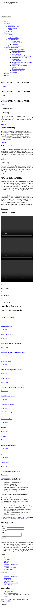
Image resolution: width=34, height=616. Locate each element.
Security (3, 436)
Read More (4, 124)
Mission (10, 29)
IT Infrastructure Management (10, 471)
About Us (7, 23)
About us (7, 559)
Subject (3, 532)
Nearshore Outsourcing (11, 47)
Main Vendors (16, 41)
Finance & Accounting (18, 51)
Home (6, 21)
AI (1, 454)
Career (6, 562)
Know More (4, 209)
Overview (11, 25)
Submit (3, 538)
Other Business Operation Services (22, 62)
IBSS (9, 601)
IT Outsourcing (12, 72)
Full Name (4, 526)
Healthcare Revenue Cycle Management (13, 352)
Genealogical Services (18, 70)
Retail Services (16, 64)
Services (6, 33)
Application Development (8, 445)
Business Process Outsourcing (16, 49)
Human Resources (17, 54)
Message (3, 536)
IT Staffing (11, 36)
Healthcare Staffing (13, 38)
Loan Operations (16, 60)
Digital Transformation (18, 69)
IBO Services (8, 584)
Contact (6, 75)
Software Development (14, 46)
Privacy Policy (8, 569)
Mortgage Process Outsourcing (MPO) (12, 387)
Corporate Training (13, 39)
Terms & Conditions (10, 567)
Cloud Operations (6, 419)
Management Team (13, 26)
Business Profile (12, 28)
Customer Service (17, 52)
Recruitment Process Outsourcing (21, 56)
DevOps (3, 427)
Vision (10, 31)
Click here (24, 518)
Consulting (11, 34)
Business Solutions (17, 43)
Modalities (15, 44)
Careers (6, 73)
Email (2, 528)
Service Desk (5, 462)
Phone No (4, 530)
